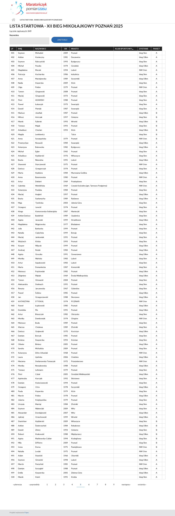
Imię (20, 48)
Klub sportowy (123, 48)
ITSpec (26, 512)
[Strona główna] (34, 8)
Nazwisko (14, 35)
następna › (126, 484)
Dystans (143, 48)
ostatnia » (142, 484)
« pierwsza (17, 484)
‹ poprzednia (34, 484)
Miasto (75, 48)
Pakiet (156, 48)
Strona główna (13, 19)
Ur (65, 48)
